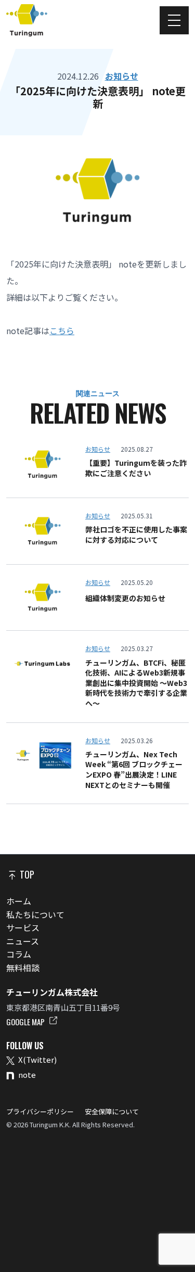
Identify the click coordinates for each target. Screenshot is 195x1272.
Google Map (26, 1021)
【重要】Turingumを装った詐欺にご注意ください (136, 468)
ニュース (22, 941)
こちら (61, 330)
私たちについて (35, 914)
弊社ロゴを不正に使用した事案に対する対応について (136, 535)
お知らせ (121, 76)
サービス (23, 927)
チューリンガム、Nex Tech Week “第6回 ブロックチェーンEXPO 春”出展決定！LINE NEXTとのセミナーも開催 (134, 769)
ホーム (18, 901)
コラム (18, 954)
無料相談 (23, 967)
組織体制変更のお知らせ (125, 598)
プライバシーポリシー (40, 1111)
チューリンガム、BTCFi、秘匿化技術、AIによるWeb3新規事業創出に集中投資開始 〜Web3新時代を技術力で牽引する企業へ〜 (136, 683)
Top (26, 874)
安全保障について (111, 1111)
